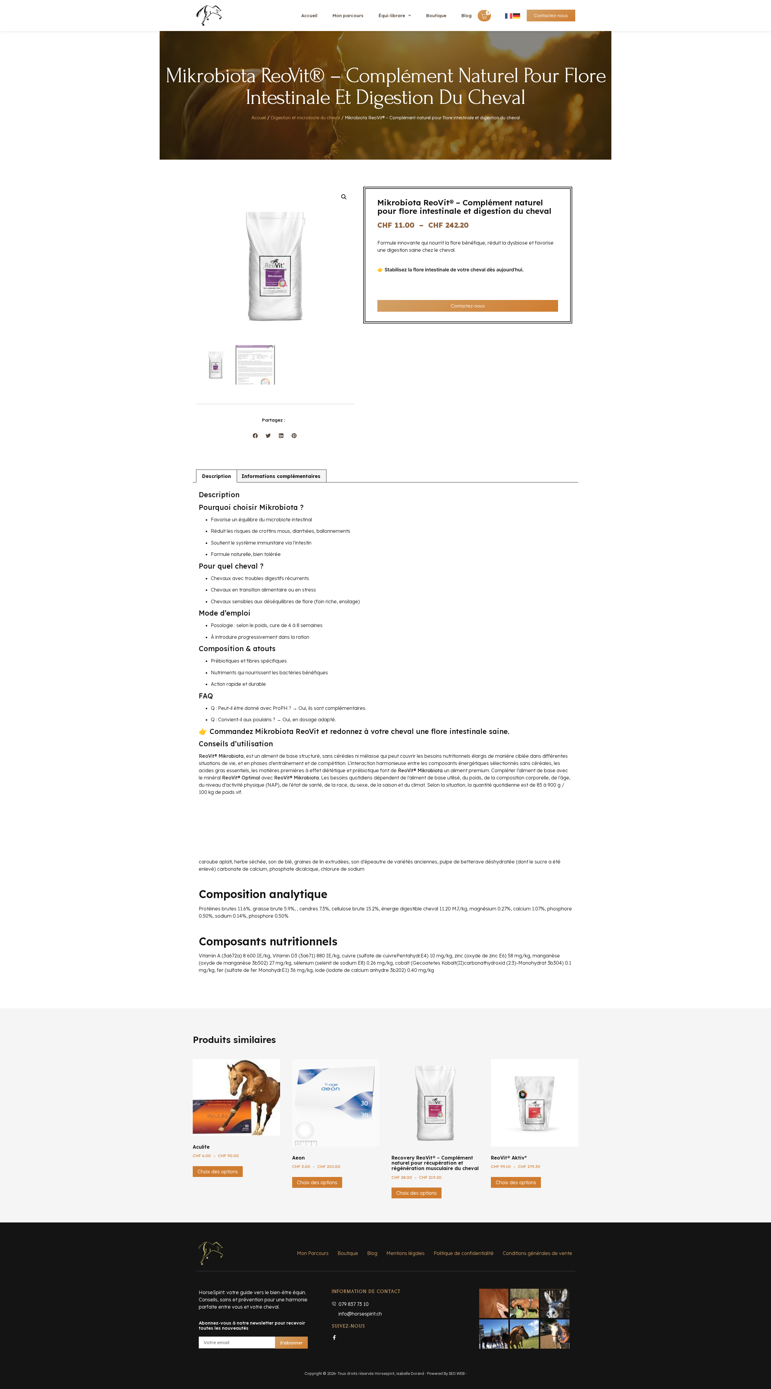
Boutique (436, 15)
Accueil (309, 15)
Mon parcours (348, 15)
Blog (466, 15)
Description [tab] (216, 476)
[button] (344, 197)
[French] (509, 16)
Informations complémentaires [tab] (281, 476)
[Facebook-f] (334, 1337)
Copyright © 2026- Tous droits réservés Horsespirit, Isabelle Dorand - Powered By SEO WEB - (385, 1373)
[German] (517, 16)
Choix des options (218, 1172)
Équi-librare (392, 15)
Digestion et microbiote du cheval (305, 117)
